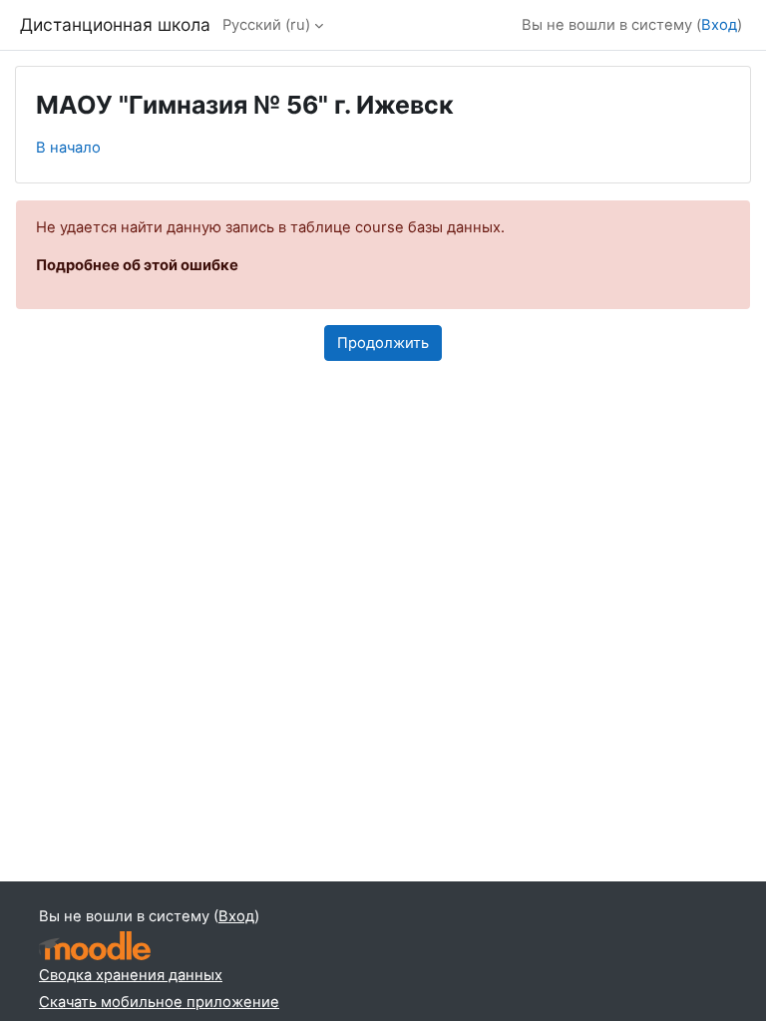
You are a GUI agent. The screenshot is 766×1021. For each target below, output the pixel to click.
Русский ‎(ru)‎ (266, 25)
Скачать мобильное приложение (159, 1002)
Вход (719, 25)
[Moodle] (95, 945)
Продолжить (383, 343)
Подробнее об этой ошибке (137, 265)
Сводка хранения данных (130, 975)
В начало (68, 148)
